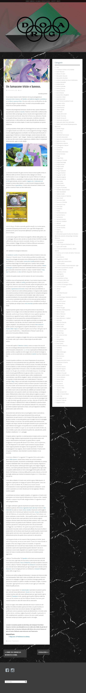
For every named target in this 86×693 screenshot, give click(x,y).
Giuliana (58, 229)
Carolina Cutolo (60, 105)
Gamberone (59, 217)
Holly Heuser (59, 242)
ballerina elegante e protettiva (38, 99)
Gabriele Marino (60, 215)
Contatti (53, 1)
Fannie (8, 259)
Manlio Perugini (60, 307)
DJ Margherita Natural (62, 145)
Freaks (58, 211)
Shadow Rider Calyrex (12, 329)
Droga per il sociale (61, 160)
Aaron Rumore (60, 72)
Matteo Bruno (60, 324)
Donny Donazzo (60, 154)
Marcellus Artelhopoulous (63, 310)
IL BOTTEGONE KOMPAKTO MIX (65, 244)
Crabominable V (25, 590)
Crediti (58, 1)
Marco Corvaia (60, 312)
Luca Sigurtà (59, 299)
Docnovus (59, 149)
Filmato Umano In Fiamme (63, 196)
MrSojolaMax (60, 339)
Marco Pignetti (60, 316)
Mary (12, 381)
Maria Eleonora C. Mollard (63, 318)
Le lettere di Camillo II (62, 282)
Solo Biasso (59, 383)
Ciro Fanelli (59, 111)
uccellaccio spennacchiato (15, 101)
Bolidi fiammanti (60, 99)
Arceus (37, 512)
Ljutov (58, 291)
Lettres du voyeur (61, 286)
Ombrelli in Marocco (61, 345)
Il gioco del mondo (61, 246)
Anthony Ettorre (60, 88)
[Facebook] (7, 671)
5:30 (57, 67)
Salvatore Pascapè (61, 373)
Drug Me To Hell (60, 175)
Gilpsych (58, 223)
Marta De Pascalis (61, 322)
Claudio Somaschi (61, 118)
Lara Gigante (59, 274)
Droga (58, 156)
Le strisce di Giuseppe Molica (64, 284)
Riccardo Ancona (61, 366)
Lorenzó (9, 641)
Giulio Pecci (59, 232)
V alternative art (38, 181)
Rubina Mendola (60, 371)
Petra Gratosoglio (61, 352)
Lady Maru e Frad (61, 272)
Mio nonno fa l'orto (61, 335)
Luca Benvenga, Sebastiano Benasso (66, 297)
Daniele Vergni (60, 128)
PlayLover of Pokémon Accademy (19, 636)
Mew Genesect (39, 324)
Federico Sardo (60, 194)
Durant (27, 592)
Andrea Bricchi (60, 84)
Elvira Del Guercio (61, 179)
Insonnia (58, 255)
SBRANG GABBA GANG (62, 375)
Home (27, 1)
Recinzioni (59, 364)
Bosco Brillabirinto (25, 562)
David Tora (59, 133)
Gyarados (24, 558)
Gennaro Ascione (61, 219)
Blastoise (8, 569)
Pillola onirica (59, 354)
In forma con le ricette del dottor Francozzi (68, 253)
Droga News (59, 158)
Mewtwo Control (23, 345)
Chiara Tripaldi (60, 109)
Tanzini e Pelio (60, 387)
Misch (58, 337)
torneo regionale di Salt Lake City (28, 508)
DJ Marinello (59, 147)
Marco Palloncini (60, 314)
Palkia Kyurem (13, 459)
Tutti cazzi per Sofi (61, 392)
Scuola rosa (42, 652)
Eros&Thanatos (60, 185)
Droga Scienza (60, 164)
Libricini (58, 288)
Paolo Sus (59, 350)
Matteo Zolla (59, 326)
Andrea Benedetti (61, 82)
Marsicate (59, 320)
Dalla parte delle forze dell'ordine (65, 122)
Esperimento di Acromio (17, 288)
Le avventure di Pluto (62, 278)
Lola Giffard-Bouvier (61, 293)
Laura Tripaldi (60, 276)
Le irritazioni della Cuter (62, 280)
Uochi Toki (59, 396)
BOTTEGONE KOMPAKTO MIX (64, 101)
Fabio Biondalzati (61, 192)
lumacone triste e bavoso (13, 99)
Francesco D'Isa (60, 204)
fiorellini (25, 99)
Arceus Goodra (27, 510)
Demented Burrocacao (62, 135)
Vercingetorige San (61, 398)
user (20, 90)
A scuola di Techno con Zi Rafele (65, 69)
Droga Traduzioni (61, 171)
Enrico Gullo (59, 181)
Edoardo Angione (61, 177)
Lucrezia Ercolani (61, 301)
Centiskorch (32, 564)
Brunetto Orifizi (60, 103)
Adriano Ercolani (60, 74)
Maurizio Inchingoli (61, 329)
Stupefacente (60, 385)
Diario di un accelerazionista (64, 139)
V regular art (29, 181)
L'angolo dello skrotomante (63, 261)
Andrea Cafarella (60, 86)
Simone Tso (59, 381)
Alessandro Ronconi (61, 76)
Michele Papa (60, 333)
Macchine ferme (60, 303)
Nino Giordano (60, 341)
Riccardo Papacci (61, 368)
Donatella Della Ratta (62, 152)
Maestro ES (59, 305)
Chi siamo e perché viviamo (42, 1)
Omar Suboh (59, 343)
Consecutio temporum (62, 120)
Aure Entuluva (60, 93)
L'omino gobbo (60, 263)
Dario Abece (59, 130)
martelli (34, 354)
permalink (16, 641)
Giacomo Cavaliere (61, 221)
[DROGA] (43, 29)
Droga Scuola (60, 166)
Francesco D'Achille (61, 202)
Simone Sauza (60, 379)
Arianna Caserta (60, 90)
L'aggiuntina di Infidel (62, 259)
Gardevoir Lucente (13, 255)
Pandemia (59, 347)
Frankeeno (59, 208)
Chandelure (15, 596)
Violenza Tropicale (61, 400)
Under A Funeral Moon (62, 394)
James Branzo (60, 257)
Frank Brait (59, 206)
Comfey (23, 282)
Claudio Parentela (61, 116)
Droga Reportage (61, 162)
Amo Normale (29, 303)
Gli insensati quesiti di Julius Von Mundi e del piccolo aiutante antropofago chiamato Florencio (66, 236)
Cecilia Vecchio (60, 107)
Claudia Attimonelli (61, 114)
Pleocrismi (59, 358)
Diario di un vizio (60, 141)
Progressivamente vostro (63, 360)
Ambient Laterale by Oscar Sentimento (66, 80)
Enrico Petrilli (59, 183)
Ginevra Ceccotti (60, 225)
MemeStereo (59, 331)
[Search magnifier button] (26, 682)
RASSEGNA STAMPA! (62, 362)
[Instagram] (12, 671)
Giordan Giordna (60, 227)
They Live (59, 390)
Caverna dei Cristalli (28, 261)
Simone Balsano (60, 377)
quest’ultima (19, 185)
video (19, 272)
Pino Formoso (60, 356)
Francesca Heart (60, 200)
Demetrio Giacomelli (62, 137)
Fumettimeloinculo (61, 213)
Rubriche (32, 1)
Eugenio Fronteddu (61, 187)
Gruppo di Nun (60, 240)
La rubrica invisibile (61, 269)
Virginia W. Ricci (60, 402)
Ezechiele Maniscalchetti (63, 189)
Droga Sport (59, 168)
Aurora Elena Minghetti (62, 95)
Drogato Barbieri (61, 173)
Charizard (36, 569)
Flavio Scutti (59, 198)
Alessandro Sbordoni (62, 78)
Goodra (22, 112)
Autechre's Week (60, 97)
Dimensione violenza (62, 143)
